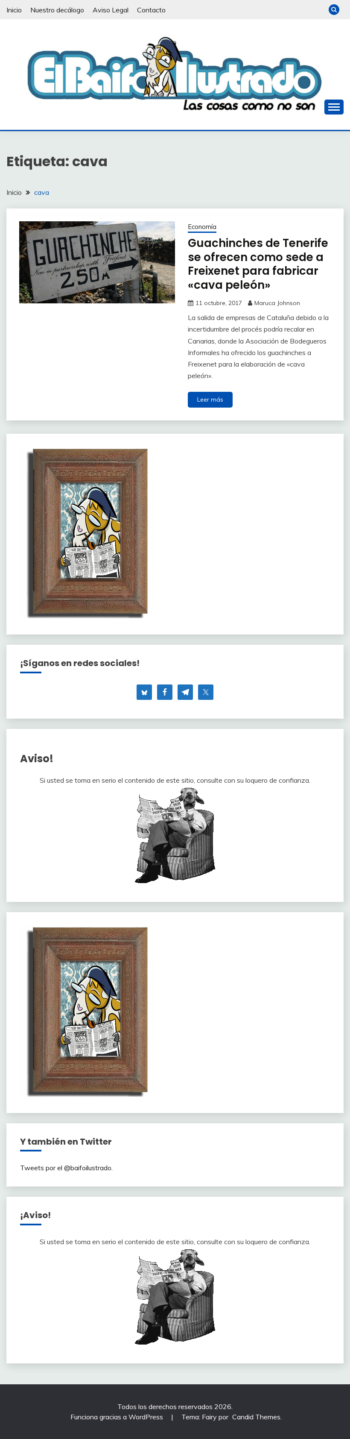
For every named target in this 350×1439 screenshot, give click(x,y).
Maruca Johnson (277, 303)
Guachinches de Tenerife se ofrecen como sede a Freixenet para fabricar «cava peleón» (258, 264)
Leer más (210, 399)
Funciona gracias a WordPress (117, 1417)
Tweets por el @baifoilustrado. (66, 1167)
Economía (202, 227)
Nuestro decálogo (57, 10)
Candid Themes (256, 1417)
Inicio (14, 10)
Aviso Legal (110, 10)
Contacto (151, 10)
